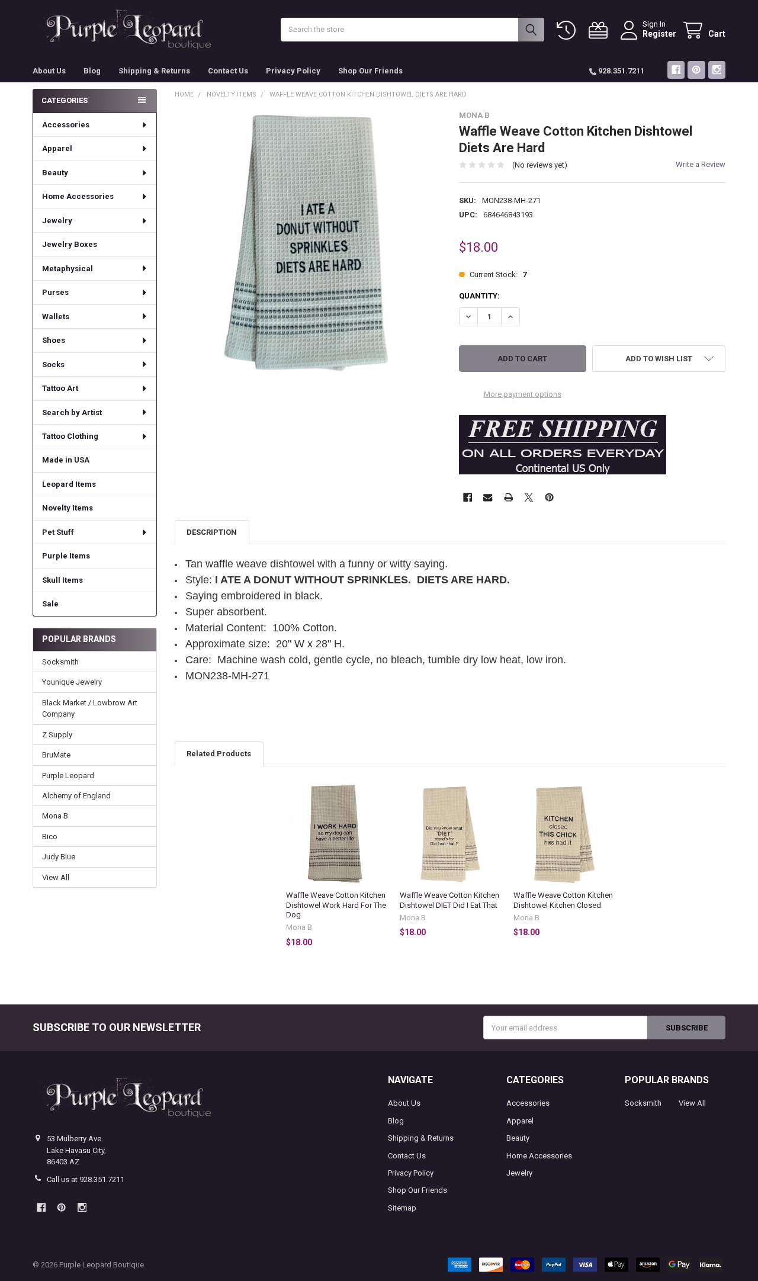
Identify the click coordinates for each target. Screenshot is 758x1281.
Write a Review (700, 164)
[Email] (487, 497)
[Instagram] (716, 69)
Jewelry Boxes (69, 244)
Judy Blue (58, 856)
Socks (53, 364)
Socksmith (60, 661)
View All (55, 877)
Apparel (57, 148)
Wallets (55, 316)
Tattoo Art (60, 388)
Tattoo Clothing (70, 436)
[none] (308, 244)
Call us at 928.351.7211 (85, 1179)
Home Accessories (78, 196)
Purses (55, 292)
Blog (92, 70)
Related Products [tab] (219, 753)
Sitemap (402, 1207)
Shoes (53, 340)
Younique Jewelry (72, 682)
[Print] (508, 497)
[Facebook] (676, 69)
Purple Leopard (68, 775)
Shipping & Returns (154, 70)
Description (212, 532)
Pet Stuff (58, 532)
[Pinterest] (696, 69)
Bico (49, 836)
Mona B (55, 815)
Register (659, 33)
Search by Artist (72, 412)
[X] (528, 497)
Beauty (55, 172)
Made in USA (65, 459)
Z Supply (57, 734)
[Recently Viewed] (568, 30)
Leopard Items (69, 484)
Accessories (65, 124)
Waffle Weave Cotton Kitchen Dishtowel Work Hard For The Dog (336, 905)
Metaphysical (67, 268)
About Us (49, 70)
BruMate (56, 754)
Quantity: (479, 295)
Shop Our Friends (370, 70)
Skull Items (62, 580)
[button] (658, 358)
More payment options (522, 394)
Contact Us (228, 70)
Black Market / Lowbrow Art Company (89, 708)
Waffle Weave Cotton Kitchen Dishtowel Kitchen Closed (563, 900)
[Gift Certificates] (600, 30)
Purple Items (66, 555)
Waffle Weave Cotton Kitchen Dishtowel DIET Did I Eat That (449, 900)
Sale (50, 603)
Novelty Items (67, 507)
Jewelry (57, 220)
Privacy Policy (293, 70)
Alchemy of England (76, 795)
